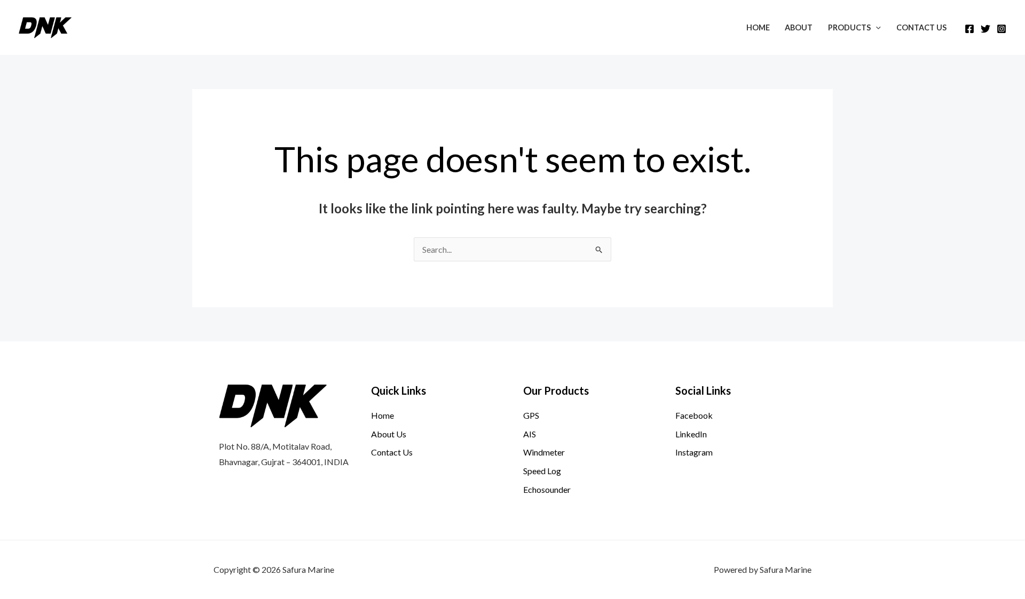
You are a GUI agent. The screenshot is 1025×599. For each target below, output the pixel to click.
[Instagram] (1001, 29)
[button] (876, 27)
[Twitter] (985, 29)
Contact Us (921, 27)
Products (849, 27)
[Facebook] (969, 29)
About (799, 27)
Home (758, 27)
